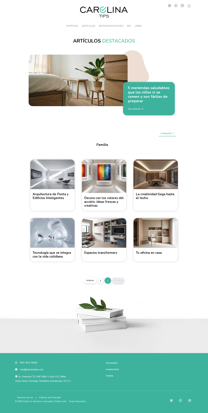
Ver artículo (134, 109)
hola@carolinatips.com (31, 369)
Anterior (90, 280)
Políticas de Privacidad (50, 397)
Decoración (112, 363)
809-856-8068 (28, 362)
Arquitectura (112, 369)
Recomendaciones (111, 26)
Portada (72, 26)
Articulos (88, 26)
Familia (109, 375)
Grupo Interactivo (77, 401)
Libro (138, 26)
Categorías (166, 133)
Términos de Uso (25, 397)
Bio (129, 26)
